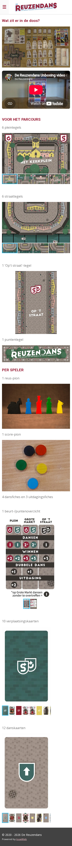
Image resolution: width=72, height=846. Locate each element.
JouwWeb (21, 839)
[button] (66, 136)
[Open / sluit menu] (4, 7)
